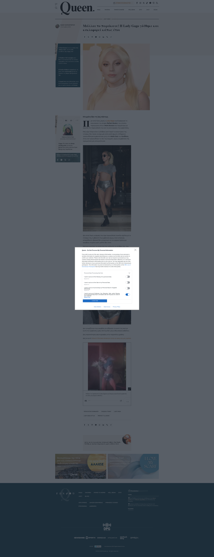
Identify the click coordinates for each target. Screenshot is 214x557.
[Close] (136, 250)
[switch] (128, 277)
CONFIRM (95, 300)
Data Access (107, 306)
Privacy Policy (116, 306)
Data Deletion (97, 306)
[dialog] (107, 278)
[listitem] (107, 273)
